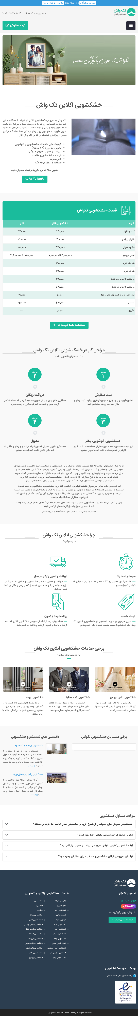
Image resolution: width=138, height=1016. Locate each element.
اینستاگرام (127, 906)
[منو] (130, 25)
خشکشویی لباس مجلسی (56, 948)
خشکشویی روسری (36, 957)
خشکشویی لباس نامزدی (34, 948)
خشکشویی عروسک (35, 938)
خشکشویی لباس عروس (34, 943)
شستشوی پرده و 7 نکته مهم (29, 746)
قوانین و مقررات (60, 900)
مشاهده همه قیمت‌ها (70, 325)
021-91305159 (128, 901)
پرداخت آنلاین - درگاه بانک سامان (119, 975)
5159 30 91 (36, 179)
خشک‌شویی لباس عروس (50, 477)
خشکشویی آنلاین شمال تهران (27, 775)
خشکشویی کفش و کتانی (33, 924)
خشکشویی (38, 900)
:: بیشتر (31, 766)
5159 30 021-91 (13, 14)
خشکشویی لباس (60, 910)
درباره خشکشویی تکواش (123, 920)
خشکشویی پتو (60, 929)
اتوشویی (39, 905)
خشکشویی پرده (60, 924)
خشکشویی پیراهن (36, 915)
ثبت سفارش (17, 25)
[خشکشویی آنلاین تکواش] (124, 12)
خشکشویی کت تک (35, 934)
